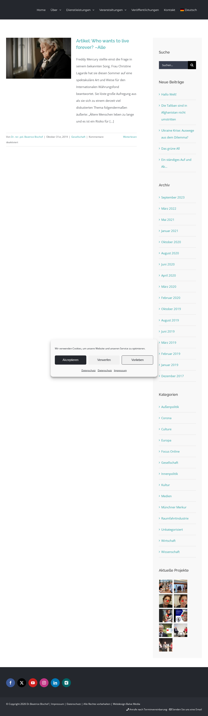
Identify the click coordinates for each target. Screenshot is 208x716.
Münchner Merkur (173, 507)
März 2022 (168, 208)
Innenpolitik (169, 474)
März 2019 (168, 342)
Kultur (165, 485)
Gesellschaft (78, 136)
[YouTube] (32, 682)
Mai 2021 (167, 220)
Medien (166, 496)
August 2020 (170, 253)
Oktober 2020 (171, 242)
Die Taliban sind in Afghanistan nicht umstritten (174, 112)
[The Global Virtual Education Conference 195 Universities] (166, 615)
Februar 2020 (170, 298)
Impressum (120, 370)
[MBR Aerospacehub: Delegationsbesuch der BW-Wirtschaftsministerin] (181, 586)
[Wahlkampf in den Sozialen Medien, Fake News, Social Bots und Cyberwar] (166, 645)
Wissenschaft (170, 552)
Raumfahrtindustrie (174, 518)
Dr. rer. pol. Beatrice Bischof (27, 136)
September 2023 (173, 197)
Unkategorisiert (172, 529)
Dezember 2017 (172, 376)
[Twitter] (21, 682)
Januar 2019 (169, 365)
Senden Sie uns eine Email (187, 709)
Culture (166, 429)
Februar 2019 (170, 354)
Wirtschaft (168, 541)
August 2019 (170, 320)
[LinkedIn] (55, 682)
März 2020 (168, 286)
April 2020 (168, 275)
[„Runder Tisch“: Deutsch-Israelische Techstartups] (166, 586)
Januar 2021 (169, 231)
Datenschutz (88, 370)
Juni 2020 (168, 264)
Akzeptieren (70, 360)
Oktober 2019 (171, 309)
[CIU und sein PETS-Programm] (181, 601)
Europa (166, 440)
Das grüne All (170, 148)
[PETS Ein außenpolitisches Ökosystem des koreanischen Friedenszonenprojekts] (166, 601)
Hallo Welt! (169, 94)
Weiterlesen (130, 136)
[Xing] (66, 682)
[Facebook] (10, 682)
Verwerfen (104, 360)
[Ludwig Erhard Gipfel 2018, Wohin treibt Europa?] (181, 630)
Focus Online (170, 451)
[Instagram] (44, 682)
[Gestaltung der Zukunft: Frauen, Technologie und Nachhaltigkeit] (181, 615)
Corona (166, 418)
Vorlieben (137, 360)
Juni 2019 (168, 331)
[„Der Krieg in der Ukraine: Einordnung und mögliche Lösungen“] (166, 630)
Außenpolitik (170, 407)
